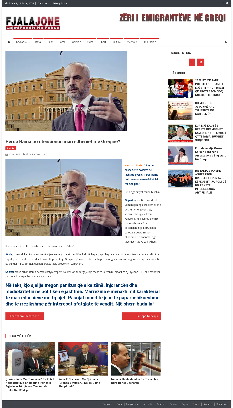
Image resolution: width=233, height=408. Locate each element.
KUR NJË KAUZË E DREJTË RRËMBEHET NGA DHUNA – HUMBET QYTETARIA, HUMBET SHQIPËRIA (210, 133)
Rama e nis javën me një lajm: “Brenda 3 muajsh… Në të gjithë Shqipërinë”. (79, 383)
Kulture (116, 41)
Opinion (76, 41)
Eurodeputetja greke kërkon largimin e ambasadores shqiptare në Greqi (210, 154)
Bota (38, 41)
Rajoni (50, 41)
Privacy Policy (60, 3)
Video (90, 41)
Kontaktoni (43, 3)
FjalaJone (107, 404)
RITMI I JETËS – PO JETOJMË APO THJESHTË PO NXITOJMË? (207, 108)
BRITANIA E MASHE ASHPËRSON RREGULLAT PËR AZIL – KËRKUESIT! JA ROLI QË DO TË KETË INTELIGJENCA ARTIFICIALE (211, 181)
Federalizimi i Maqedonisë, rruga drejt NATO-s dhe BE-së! (27, 316)
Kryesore (21, 41)
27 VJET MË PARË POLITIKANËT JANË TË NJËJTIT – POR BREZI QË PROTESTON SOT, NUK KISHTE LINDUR (210, 88)
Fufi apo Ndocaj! (146, 316)
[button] (63, 200)
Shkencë (208, 404)
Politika (10, 148)
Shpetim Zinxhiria (35, 154)
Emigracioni (150, 41)
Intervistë (132, 41)
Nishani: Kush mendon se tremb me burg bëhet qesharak (134, 381)
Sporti (103, 41)
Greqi (63, 41)
